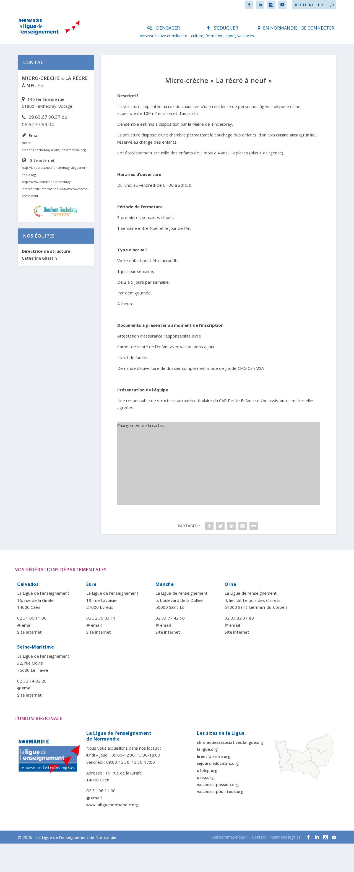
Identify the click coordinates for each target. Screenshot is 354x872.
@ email (25, 625)
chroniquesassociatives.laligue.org (230, 742)
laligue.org (207, 749)
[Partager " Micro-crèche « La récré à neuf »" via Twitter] (220, 525)
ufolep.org (207, 770)
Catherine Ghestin (39, 258)
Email (34, 135)
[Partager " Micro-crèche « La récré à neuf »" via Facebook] (209, 525)
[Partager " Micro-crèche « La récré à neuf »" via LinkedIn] (231, 525)
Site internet (42, 160)
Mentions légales (285, 837)
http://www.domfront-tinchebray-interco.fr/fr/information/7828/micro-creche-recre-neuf (55, 189)
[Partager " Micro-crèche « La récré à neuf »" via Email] (242, 525)
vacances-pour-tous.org (220, 791)
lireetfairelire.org (213, 756)
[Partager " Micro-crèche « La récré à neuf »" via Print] (253, 525)
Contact (259, 837)
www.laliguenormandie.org (112, 804)
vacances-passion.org (218, 784)
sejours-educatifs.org (218, 763)
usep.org (205, 777)
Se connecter (317, 28)
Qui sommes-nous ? (230, 837)
